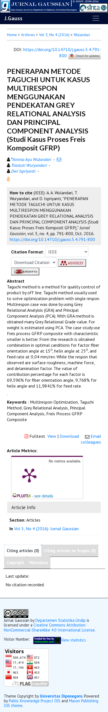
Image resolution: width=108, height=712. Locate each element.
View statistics (73, 639)
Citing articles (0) (23, 550)
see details (43, 496)
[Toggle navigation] (96, 18)
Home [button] (12, 34)
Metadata (38, 562)
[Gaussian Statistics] (47, 639)
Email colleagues (91, 439)
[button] (8, 178)
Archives (28, 34)
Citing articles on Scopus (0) (70, 550)
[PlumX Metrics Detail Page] (29, 475)
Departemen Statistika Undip (60, 620)
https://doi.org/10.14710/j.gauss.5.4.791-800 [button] (52, 239)
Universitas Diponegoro (61, 696)
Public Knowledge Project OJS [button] (34, 700)
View (51, 436)
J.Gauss (13, 18)
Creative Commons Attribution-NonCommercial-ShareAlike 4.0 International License (49, 627)
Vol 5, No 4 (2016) (54, 34)
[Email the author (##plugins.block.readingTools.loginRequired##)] (59, 159)
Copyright (15, 562)
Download (69, 436)
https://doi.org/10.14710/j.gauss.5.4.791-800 (62, 52)
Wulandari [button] (82, 34)
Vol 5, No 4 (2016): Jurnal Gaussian (46, 528)
